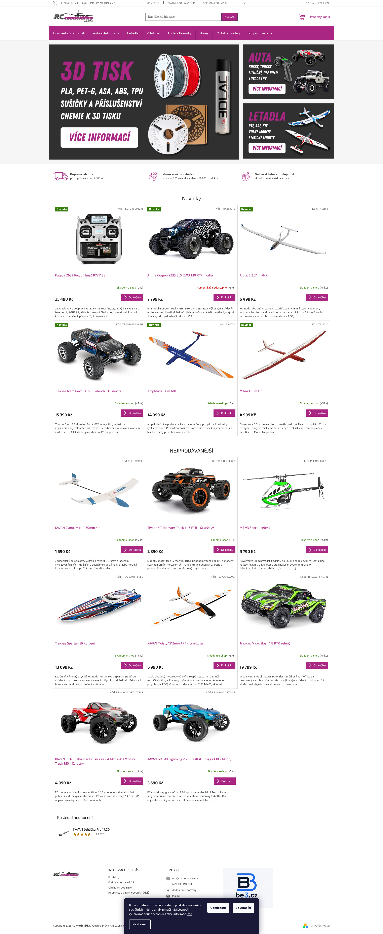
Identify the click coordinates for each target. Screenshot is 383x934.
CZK (308, 3)
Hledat (229, 16)
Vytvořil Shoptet (320, 926)
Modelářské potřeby (184, 890)
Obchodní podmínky (215, 3)
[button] (63, 102)
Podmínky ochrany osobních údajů (128, 893)
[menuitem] (69, 35)
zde (189, 914)
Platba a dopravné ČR (181, 3)
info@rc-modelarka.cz (185, 878)
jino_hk (176, 896)
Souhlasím (243, 908)
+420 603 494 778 (182, 884)
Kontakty (153, 3)
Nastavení (139, 924)
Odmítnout (218, 908)
